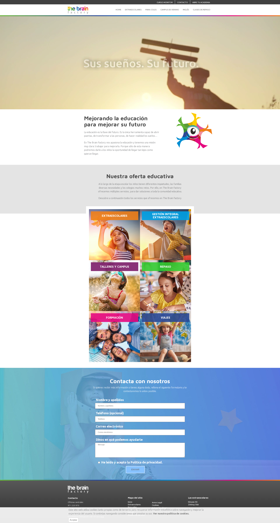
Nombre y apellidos (110, 400)
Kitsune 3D (192, 502)
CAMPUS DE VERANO (169, 10)
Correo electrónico (109, 426)
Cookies (155, 505)
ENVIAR (135, 469)
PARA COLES (151, 10)
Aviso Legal (157, 502)
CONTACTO (182, 2)
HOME (118, 10)
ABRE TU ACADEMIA (201, 2)
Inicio (130, 502)
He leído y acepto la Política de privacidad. (132, 462)
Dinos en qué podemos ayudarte (119, 439)
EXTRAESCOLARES (133, 10)
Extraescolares (134, 504)
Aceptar (73, 520)
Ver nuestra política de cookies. (171, 513)
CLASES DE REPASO (201, 10)
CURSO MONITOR (165, 2)
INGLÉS (186, 10)
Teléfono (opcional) (110, 413)
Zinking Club (193, 504)
